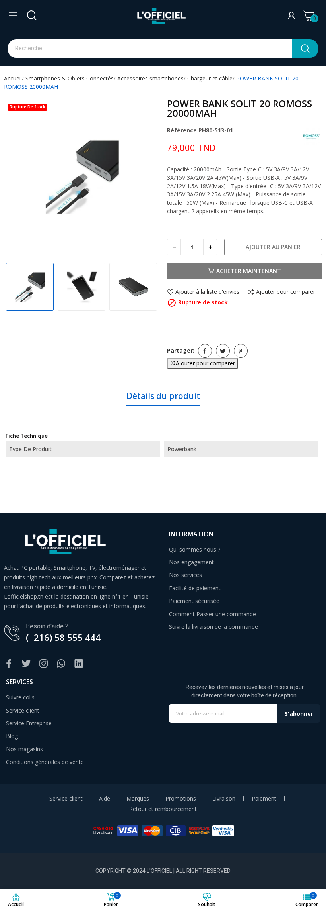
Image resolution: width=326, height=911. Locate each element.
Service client (22, 710)
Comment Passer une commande (212, 614)
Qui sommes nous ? (194, 549)
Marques (137, 798)
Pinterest (241, 351)
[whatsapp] (61, 664)
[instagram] (44, 664)
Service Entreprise (29, 723)
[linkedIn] (78, 664)
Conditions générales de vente (45, 762)
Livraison (223, 798)
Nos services (185, 575)
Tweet (223, 351)
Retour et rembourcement (163, 809)
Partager (205, 351)
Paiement (264, 798)
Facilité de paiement (195, 588)
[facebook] (9, 664)
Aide (104, 798)
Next (144, 177)
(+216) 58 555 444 (63, 637)
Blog (12, 736)
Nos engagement (191, 562)
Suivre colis (20, 697)
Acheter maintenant (248, 271)
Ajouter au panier (273, 247)
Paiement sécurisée (194, 601)
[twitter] (26, 664)
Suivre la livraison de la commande (213, 626)
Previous (18, 177)
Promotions (180, 798)
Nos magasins (24, 749)
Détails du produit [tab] (163, 395)
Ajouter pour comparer (285, 292)
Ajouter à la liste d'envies (207, 292)
